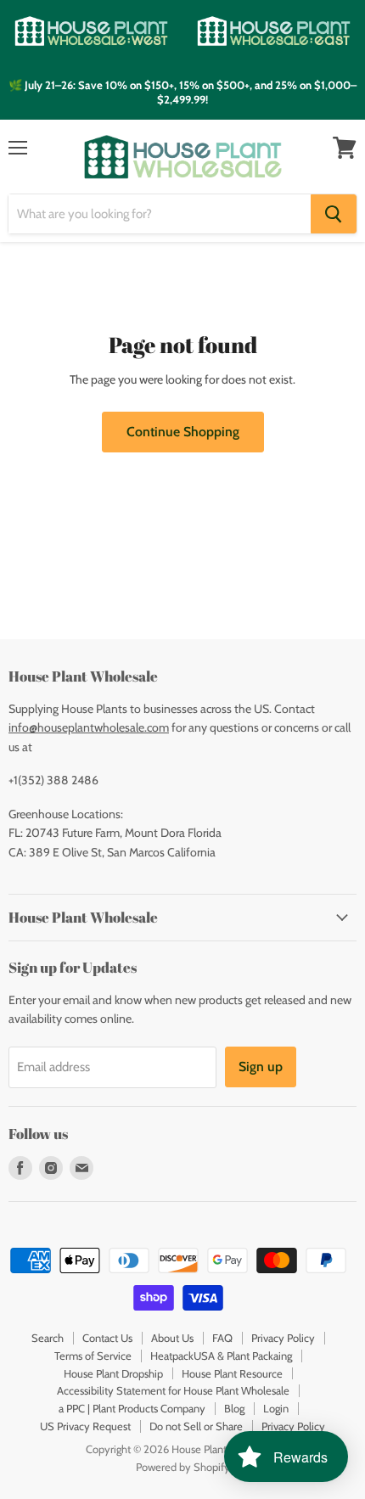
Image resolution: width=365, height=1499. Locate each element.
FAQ (222, 1338)
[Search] (334, 213)
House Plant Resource (232, 1373)
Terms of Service (93, 1355)
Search (47, 1338)
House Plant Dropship (113, 1373)
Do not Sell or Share (196, 1426)
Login (276, 1408)
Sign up (261, 1066)
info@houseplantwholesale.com (88, 727)
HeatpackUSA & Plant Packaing (221, 1355)
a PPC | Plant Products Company (132, 1408)
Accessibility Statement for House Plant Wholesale (173, 1390)
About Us (172, 1338)
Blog (234, 1408)
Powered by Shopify (183, 1467)
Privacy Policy (283, 1338)
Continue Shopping (182, 432)
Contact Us (107, 1338)
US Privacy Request (85, 1426)
